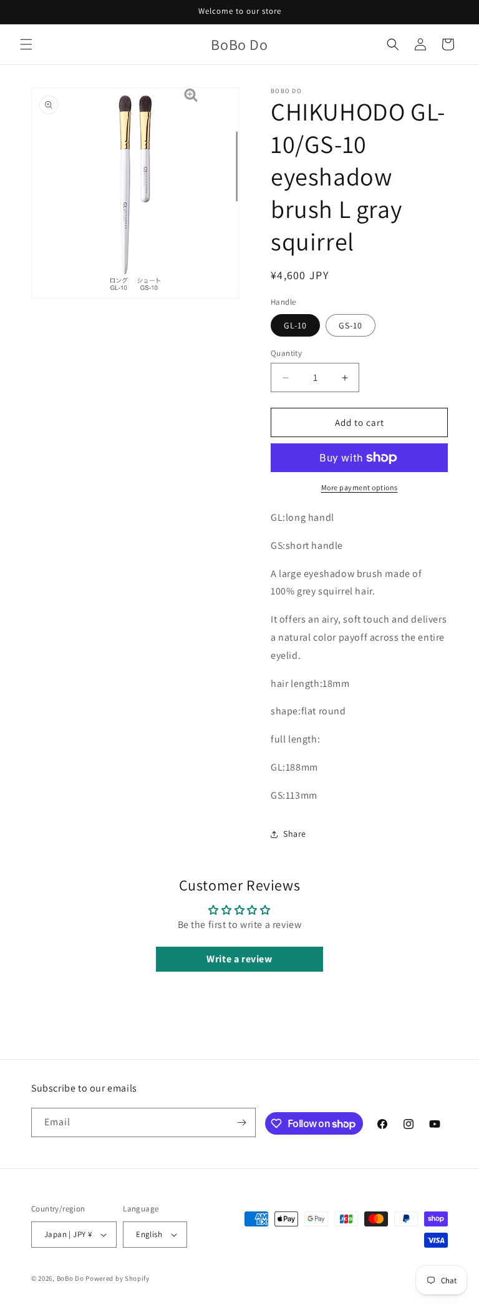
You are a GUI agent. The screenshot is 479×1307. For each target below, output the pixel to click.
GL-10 (295, 325)
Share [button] (294, 833)
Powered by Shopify (117, 1278)
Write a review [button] (239, 958)
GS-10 (350, 325)
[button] (26, 44)
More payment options (359, 487)
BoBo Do (70, 1278)
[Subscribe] (241, 1122)
